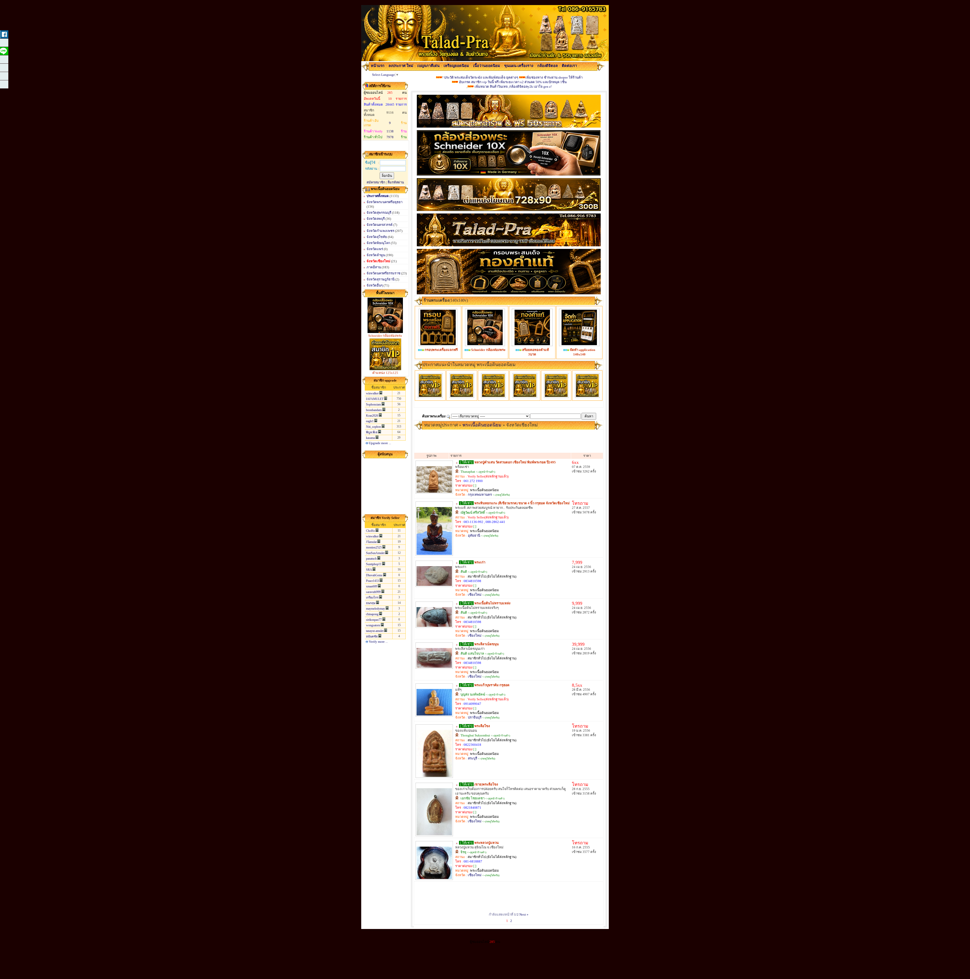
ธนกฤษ (370, 603)
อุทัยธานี (474, 535)
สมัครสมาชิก (376, 182)
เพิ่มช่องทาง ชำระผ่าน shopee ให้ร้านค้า (554, 77)
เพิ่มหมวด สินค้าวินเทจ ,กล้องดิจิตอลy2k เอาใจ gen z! (513, 86)
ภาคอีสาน (374, 267)
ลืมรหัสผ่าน (395, 182)
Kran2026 (372, 415)
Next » (523, 914)
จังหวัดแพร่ (375, 249)
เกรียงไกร (372, 597)
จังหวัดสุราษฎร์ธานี (381, 279)
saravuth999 (373, 592)
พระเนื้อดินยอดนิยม (482, 424)
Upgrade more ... (379, 443)
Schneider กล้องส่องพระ (385, 336)
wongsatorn (373, 625)
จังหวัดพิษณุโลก (379, 243)
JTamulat (371, 542)
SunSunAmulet (375, 553)
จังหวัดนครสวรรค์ (380, 225)
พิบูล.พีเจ (371, 432)
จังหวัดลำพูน (376, 255)
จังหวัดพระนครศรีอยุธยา (384, 202)
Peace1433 (372, 581)
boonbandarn (374, 410)
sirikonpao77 (374, 620)
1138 (390, 131)
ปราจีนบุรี (474, 717)
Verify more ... (378, 641)
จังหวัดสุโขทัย (377, 237)
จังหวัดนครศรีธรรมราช (384, 273)
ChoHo (370, 531)
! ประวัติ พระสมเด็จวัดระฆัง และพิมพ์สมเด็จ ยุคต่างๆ (480, 77)
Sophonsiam (373, 404)
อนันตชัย (372, 636)
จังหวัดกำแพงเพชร (381, 231)
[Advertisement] (385, 486)
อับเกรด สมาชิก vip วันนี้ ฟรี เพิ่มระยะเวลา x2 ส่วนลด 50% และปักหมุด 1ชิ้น (512, 82)
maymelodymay (375, 608)
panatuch (371, 558)
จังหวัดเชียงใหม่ (379, 261)
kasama (370, 438)
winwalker (372, 393)
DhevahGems (374, 575)
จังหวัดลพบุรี (376, 219)
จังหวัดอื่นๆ (375, 285)
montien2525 (374, 547)
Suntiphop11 (373, 564)
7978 (390, 137)
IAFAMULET (374, 399)
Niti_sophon (373, 426)
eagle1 (370, 421)
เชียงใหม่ (474, 594)
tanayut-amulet (374, 631)
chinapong (372, 614)
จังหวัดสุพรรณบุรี (379, 212)
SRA (369, 569)
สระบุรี (472, 758)
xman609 (371, 586)
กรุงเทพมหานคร (480, 494)
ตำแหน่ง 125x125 (385, 373)
